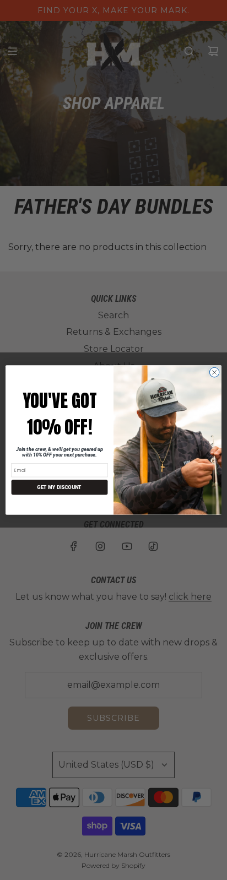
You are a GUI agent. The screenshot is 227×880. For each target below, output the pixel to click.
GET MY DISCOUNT (59, 487)
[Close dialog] (214, 372)
